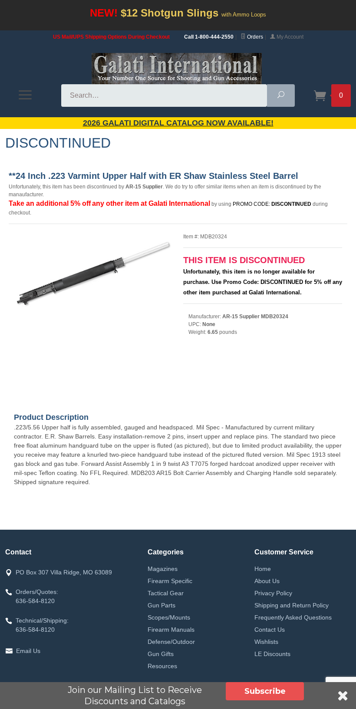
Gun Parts (161, 605)
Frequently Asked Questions (293, 617)
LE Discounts (272, 653)
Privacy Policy (273, 593)
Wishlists (266, 641)
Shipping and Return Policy (291, 605)
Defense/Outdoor (171, 641)
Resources (162, 666)
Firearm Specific (170, 580)
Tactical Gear (166, 593)
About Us (267, 580)
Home (262, 568)
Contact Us (269, 629)
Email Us (28, 650)
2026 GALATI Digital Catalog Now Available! (178, 123)
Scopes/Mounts (169, 617)
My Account (289, 37)
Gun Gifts (161, 653)
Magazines (163, 568)
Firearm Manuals (171, 629)
